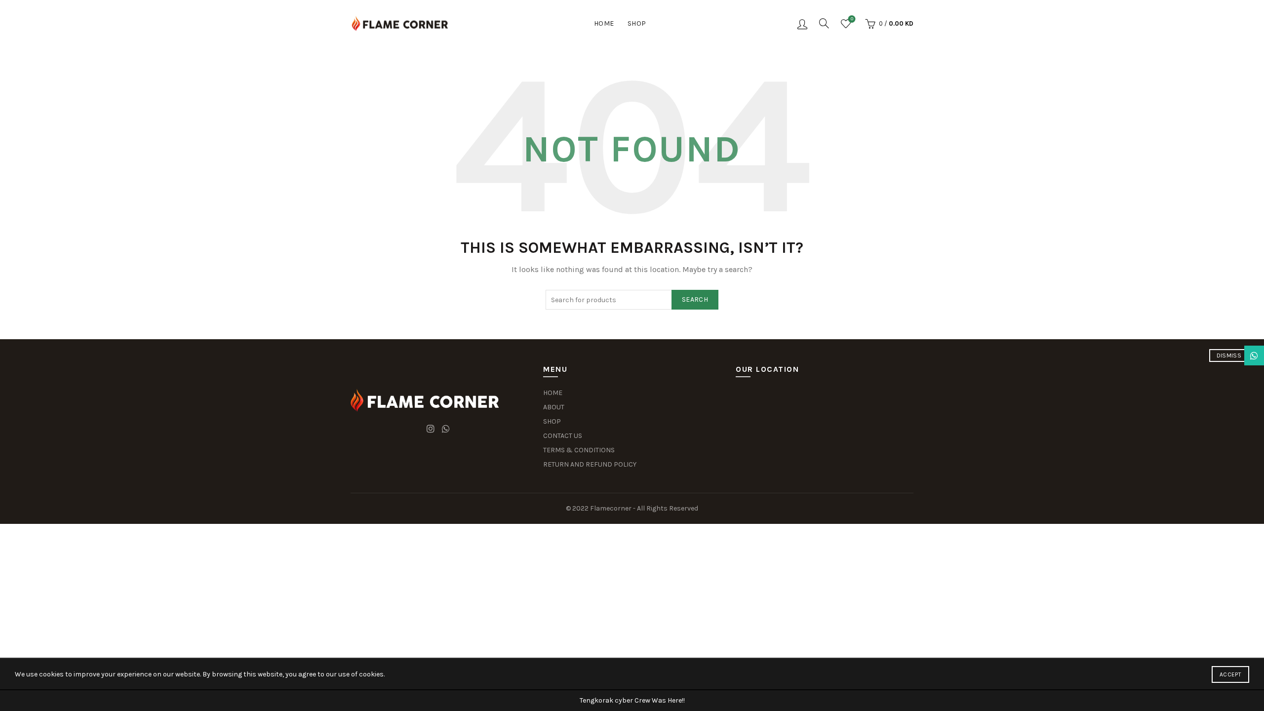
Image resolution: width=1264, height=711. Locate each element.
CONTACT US (562, 436)
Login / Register (802, 23)
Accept (1230, 674)
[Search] (824, 23)
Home (604, 23)
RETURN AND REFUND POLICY (589, 464)
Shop (637, 23)
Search (695, 299)
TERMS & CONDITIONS (579, 450)
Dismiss (1229, 355)
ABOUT (553, 407)
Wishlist (852, 19)
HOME (552, 393)
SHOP (552, 421)
